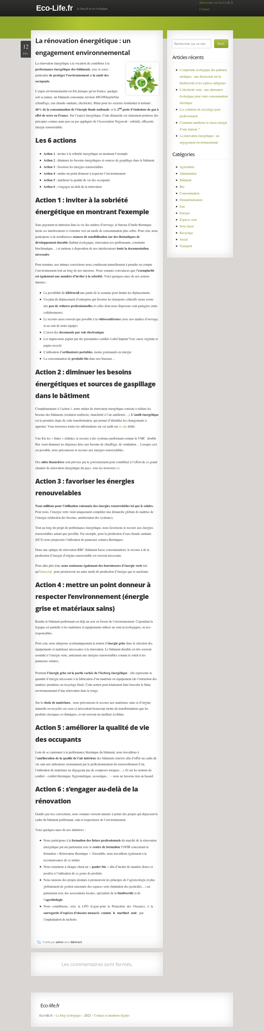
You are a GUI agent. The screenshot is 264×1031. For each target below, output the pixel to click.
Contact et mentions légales (112, 1015)
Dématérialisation (191, 200)
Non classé (187, 226)
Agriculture (187, 167)
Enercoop (45, 571)
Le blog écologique (68, 1015)
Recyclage (186, 232)
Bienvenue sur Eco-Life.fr (216, 2)
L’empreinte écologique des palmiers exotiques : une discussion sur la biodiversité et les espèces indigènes (203, 76)
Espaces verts (188, 219)
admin (60, 942)
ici (117, 468)
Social (184, 239)
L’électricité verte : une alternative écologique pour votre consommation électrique (204, 96)
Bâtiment (76, 942)
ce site (123, 426)
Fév (26, 49)
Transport (186, 246)
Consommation (189, 193)
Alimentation (188, 173)
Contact (204, 9)
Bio (182, 186)
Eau (182, 206)
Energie (185, 213)
